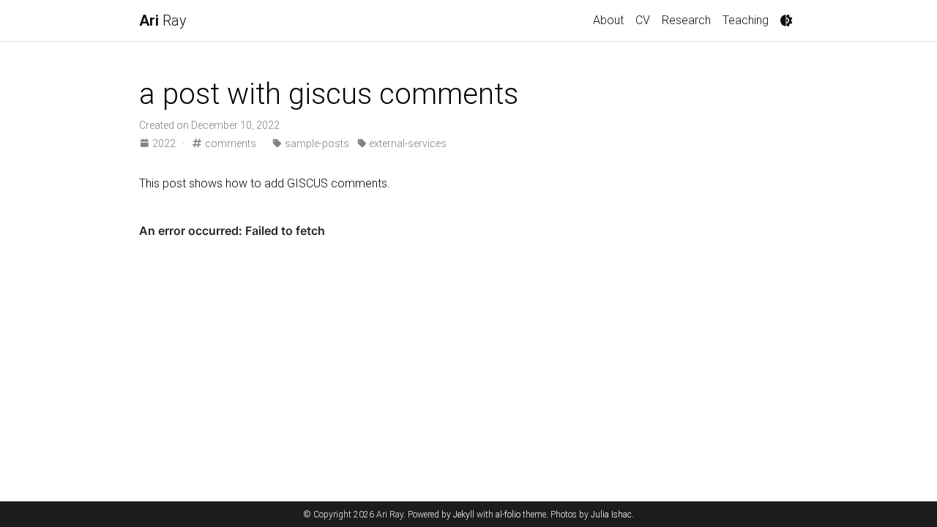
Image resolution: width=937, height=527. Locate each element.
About (608, 20)
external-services (407, 143)
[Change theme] (786, 20)
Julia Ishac (611, 514)
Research (686, 20)
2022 (164, 143)
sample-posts (316, 143)
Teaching (746, 20)
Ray (163, 20)
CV (642, 20)
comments (229, 143)
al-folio (508, 514)
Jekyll (463, 514)
